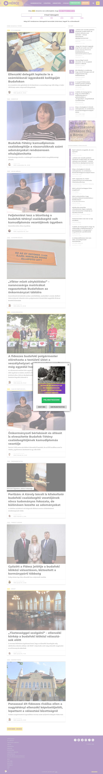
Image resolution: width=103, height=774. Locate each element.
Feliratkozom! (51, 400)
